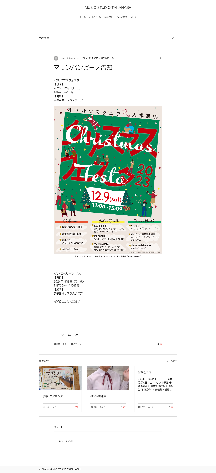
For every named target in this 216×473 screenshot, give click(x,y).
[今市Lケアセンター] (60, 378)
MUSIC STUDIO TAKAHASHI (108, 7)
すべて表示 (172, 360)
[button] (173, 38)
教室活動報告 (98, 396)
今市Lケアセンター (54, 396)
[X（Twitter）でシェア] (62, 335)
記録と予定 (144, 372)
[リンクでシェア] (76, 335)
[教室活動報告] (108, 378)
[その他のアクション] (160, 58)
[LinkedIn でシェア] (69, 335)
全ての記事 (44, 38)
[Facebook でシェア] (55, 335)
